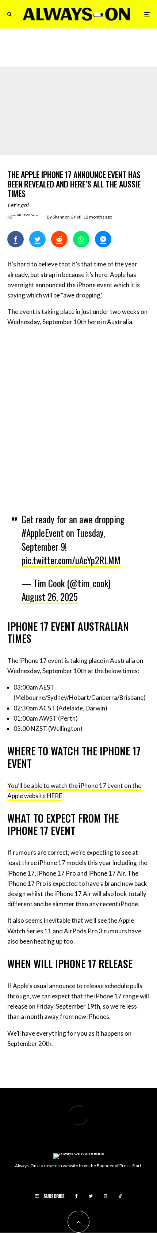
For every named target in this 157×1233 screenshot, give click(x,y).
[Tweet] (37, 239)
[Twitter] (90, 1196)
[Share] (15, 239)
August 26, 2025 (50, 596)
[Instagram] (105, 1196)
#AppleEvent (43, 532)
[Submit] (59, 239)
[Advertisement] (78, 415)
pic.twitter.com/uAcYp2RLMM (71, 560)
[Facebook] (76, 1196)
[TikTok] (120, 1196)
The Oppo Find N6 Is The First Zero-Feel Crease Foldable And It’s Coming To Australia (93, 49)
